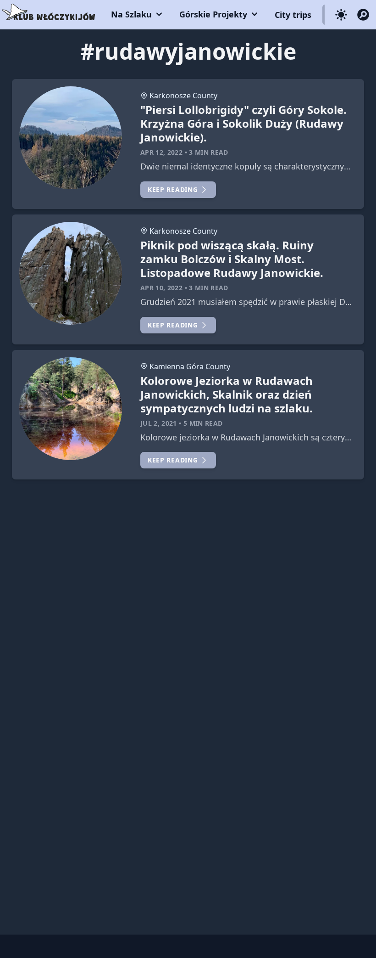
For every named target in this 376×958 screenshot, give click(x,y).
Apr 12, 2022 (161, 152)
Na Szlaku (131, 14)
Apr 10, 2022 (161, 287)
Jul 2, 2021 (158, 423)
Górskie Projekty (213, 14)
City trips (293, 14)
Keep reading (173, 189)
